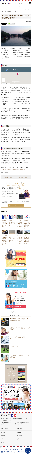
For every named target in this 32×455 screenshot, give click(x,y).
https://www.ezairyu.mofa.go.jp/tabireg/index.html (13, 169)
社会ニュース (8, 10)
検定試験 (3, 432)
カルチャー (19, 435)
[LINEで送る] (11, 23)
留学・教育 (19, 428)
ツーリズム (3, 435)
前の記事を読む (9, 177)
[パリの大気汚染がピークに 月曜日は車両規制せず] (12, 232)
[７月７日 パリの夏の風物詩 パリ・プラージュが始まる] (20, 217)
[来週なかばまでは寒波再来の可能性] (12, 217)
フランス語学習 (4, 428)
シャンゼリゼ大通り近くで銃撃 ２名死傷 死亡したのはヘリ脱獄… (4, 240)
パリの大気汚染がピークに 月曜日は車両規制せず (12, 238)
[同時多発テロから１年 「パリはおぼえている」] (5, 217)
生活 (2, 439)
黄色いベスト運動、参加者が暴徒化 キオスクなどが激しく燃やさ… (19, 240)
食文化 (2, 442)
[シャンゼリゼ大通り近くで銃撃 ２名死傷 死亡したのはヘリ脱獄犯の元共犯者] (5, 232)
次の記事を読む (23, 177)
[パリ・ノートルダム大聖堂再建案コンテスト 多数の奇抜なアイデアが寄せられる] (27, 232)
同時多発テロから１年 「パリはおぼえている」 (4, 223)
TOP (4, 10)
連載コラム (19, 439)
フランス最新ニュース (16, 10)
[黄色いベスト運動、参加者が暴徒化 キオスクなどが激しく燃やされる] (20, 232)
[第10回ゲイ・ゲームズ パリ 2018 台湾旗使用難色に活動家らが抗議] (27, 217)
